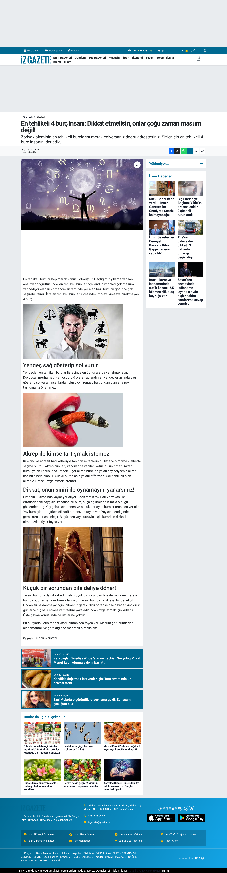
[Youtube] (179, 808)
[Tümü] (201, 163)
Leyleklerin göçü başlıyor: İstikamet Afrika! (79, 748)
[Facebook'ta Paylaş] (171, 151)
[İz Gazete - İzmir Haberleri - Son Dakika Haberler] (36, 60)
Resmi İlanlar (165, 57)
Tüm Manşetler (81, 840)
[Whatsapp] (185, 808)
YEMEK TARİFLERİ (50, 860)
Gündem (80, 57)
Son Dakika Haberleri (130, 840)
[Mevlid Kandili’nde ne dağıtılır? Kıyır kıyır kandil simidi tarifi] (122, 732)
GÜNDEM (26, 856)
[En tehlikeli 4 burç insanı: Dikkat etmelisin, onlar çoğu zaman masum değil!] (82, 194)
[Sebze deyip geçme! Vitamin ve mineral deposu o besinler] (82, 769)
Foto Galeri (33, 50)
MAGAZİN (120, 856)
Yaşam (150, 57)
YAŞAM (41, 116)
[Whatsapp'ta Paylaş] (184, 151)
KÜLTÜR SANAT (104, 856)
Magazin (114, 57)
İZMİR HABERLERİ (83, 856)
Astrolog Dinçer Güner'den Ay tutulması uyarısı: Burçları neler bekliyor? (121, 786)
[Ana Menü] (198, 62)
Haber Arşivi (171, 840)
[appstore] (160, 818)
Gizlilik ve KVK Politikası (97, 853)
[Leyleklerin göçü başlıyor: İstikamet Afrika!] (82, 732)
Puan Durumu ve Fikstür (41, 840)
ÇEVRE (37, 856)
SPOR (24, 860)
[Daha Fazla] (190, 151)
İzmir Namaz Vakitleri (131, 834)
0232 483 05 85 (96, 815)
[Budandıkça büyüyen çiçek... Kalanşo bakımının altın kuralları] (42, 769)
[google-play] (191, 818)
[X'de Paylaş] (177, 151)
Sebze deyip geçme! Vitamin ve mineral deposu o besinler (81, 784)
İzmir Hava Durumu (84, 834)
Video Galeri (55, 50)
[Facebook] (161, 808)
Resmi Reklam (62, 61)
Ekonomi (137, 57)
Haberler (27, 116)
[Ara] (198, 58)
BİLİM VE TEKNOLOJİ (125, 853)
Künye (27, 853)
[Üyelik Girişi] (203, 50)
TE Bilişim (200, 858)
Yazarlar (75, 50)
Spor (126, 57)
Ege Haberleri (97, 57)
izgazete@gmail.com (99, 822)
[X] (167, 808)
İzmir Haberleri (62, 57)
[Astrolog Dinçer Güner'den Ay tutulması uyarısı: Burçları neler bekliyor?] (122, 769)
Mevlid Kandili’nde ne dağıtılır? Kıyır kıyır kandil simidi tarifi (122, 748)
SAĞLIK (132, 856)
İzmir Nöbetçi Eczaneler (41, 834)
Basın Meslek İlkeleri (47, 853)
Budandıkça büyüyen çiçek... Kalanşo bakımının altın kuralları (41, 786)
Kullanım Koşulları (71, 853)
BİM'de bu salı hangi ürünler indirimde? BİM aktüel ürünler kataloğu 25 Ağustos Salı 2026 (42, 749)
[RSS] (191, 808)
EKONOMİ (65, 856)
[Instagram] (173, 808)
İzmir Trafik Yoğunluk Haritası (180, 834)
